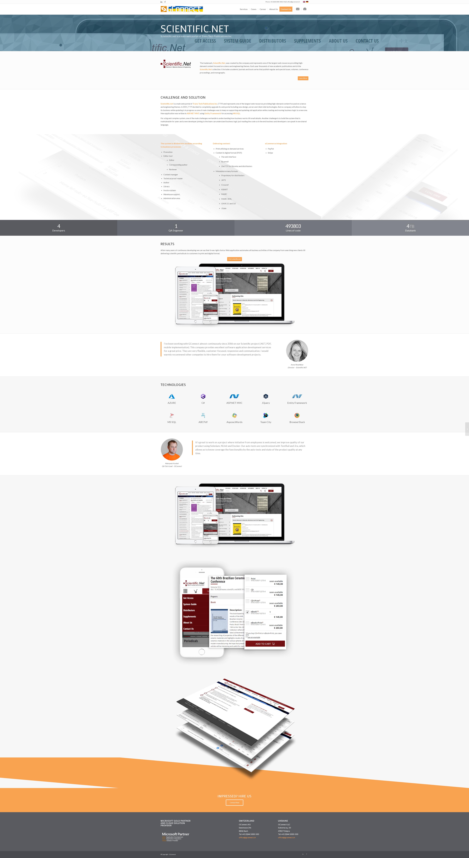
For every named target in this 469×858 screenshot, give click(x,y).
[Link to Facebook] (165, 2)
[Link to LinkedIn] (161, 2)
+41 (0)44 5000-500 (276, 2)
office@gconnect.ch (293, 2)
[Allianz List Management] (467, 429)
